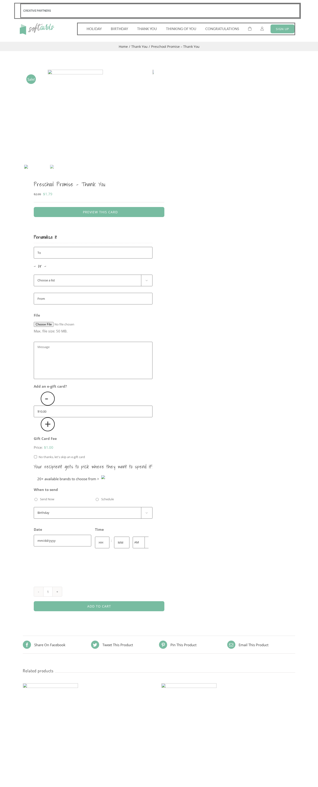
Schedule (107, 499)
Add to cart (99, 606)
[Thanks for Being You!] (189, 686)
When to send (46, 489)
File (37, 315)
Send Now (47, 499)
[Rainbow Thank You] (50, 686)
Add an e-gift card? (50, 386)
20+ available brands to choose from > (68, 478)
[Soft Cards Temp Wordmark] (37, 24)
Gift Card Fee (45, 438)
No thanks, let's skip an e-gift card (62, 457)
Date (38, 529)
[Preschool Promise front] (75, 116)
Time (99, 529)
